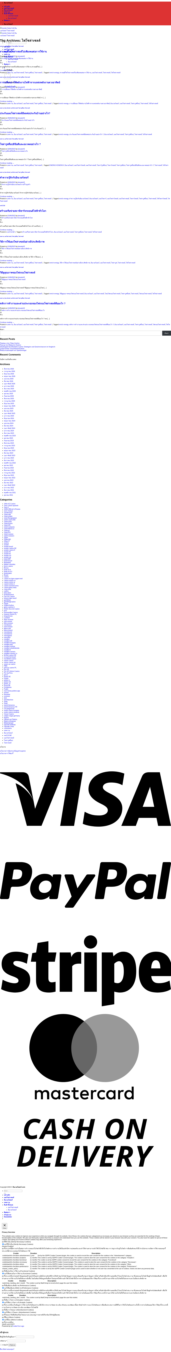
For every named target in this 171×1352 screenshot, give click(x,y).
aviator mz (7, 555)
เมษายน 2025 (8, 408)
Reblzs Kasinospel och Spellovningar (13, 350)
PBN (5, 666)
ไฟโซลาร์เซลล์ (162, 198)
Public (6, 689)
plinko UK (7, 682)
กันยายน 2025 (9, 396)
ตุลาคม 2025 (8, 393)
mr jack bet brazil (10, 657)
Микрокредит (9, 723)
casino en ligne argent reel (13, 578)
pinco (6, 675)
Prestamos (7, 687)
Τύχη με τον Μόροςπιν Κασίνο (10, 345)
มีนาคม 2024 (8, 426)
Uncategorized (9, 709)
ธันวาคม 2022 (9, 460)
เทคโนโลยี (2, 205)
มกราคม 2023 (9, 458)
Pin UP (6, 669)
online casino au (10, 662)
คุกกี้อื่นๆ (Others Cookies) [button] (11, 1317)
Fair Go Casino (9, 596)
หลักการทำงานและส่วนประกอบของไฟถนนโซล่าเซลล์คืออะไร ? (33, 303)
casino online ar (9, 582)
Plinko (6, 678)
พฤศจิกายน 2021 (10, 492)
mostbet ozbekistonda (11, 648)
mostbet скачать (9, 651)
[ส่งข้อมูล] (9, 45)
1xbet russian (8, 534)
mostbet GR (8, 641)
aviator (6, 545)
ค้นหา (2, 329)
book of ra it (8, 571)
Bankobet (7, 562)
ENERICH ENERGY (56, 165)
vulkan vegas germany (12, 716)
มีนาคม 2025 (8, 411)
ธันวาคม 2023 (9, 433)
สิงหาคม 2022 (9, 470)
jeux (5, 611)
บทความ (7, 12)
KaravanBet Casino (11, 612)
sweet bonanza (9, 705)
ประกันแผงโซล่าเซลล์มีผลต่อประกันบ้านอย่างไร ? (86, 134)
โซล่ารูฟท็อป (15, 46)
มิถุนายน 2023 (9, 448)
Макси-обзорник (10, 721)
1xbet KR (7, 525)
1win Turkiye (8, 511)
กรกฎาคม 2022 (9, 473)
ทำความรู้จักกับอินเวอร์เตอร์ (14, 177)
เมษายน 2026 (8, 379)
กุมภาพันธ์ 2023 (9, 455)
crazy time (7, 589)
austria (6, 543)
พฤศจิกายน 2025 (10, 391)
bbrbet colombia (9, 564)
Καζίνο (6, 717)
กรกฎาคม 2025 (9, 401)
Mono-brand (8, 630)
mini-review (8, 621)
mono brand (8, 627)
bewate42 (21, 56)
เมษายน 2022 (8, 480)
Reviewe (7, 694)
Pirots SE (7, 676)
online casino (8, 660)
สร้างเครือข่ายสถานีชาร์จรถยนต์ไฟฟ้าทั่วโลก (23, 211)
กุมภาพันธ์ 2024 (9, 428)
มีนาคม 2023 (8, 453)
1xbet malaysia (9, 527)
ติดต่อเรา (7, 20)
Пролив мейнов (10, 725)
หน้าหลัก (7, 6)
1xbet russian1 (9, 536)
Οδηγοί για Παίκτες (10, 719)
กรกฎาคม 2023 (9, 445)
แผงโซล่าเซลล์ (9, 8)
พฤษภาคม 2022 (9, 478)
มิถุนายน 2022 (9, 475)
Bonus (6, 568)
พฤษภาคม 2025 (9, 406)
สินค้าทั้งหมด (8, 13)
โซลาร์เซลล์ (111, 165)
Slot (5, 698)
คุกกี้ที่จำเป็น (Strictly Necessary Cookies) (18, 1244)
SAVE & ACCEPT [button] (8, 1324)
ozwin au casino (9, 664)
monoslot (7, 637)
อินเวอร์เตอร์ (8, 10)
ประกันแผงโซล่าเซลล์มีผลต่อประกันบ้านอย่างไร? (25, 113)
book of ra (7, 570)
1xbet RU (7, 532)
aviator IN (7, 552)
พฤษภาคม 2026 (9, 376)
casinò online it (9, 584)
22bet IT (7, 541)
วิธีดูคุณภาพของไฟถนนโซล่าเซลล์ (17, 272)
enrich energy (54, 72)
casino (6, 577)
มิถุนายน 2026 (9, 374)
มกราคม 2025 (9, 416)
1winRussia (8, 513)
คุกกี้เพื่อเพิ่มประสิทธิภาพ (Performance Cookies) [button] (19, 1285)
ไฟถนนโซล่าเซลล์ (145, 293)
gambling (7, 600)
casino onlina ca (9, 580)
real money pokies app (12, 691)
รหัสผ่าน (3, 1341)
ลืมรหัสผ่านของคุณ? (7, 1349)
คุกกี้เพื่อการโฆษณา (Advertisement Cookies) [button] (18, 1310)
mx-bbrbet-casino (10, 659)
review (6, 692)
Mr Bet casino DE (10, 655)
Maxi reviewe (8, 619)
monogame (8, 635)
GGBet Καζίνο (9, 605)
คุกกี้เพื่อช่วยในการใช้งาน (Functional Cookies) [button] (18, 1271)
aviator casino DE (10, 548)
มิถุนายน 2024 (9, 418)
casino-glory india (10, 587)
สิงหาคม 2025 (9, 398)
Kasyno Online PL (10, 614)
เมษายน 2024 (8, 423)
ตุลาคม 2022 (8, 465)
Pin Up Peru (8, 673)
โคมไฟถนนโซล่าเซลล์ (112, 293)
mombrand (7, 625)
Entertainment (9, 594)
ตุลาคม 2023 (8, 438)
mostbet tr (7, 650)
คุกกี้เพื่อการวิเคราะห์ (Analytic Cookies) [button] (16, 1300)
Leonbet (7, 618)
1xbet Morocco (9, 529)
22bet (6, 537)
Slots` (6, 703)
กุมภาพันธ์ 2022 (9, 485)
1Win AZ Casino (9, 504)
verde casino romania (11, 712)
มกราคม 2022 (9, 487)
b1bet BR (7, 559)
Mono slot (7, 628)
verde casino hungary (11, 710)
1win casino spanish (11, 505)
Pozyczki (7, 685)
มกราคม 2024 (9, 431)
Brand (6, 575)
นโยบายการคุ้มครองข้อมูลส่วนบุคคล (13, 751)
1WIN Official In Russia (12, 509)
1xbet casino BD (10, 520)
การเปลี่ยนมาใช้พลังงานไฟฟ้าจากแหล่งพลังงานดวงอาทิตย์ (30, 82)
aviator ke (7, 553)
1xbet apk (7, 514)
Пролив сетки (9, 726)
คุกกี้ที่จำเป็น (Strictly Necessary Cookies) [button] (16, 1242)
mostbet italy (8, 644)
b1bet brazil (8, 561)
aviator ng (7, 557)
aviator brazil (8, 546)
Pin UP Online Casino (11, 671)
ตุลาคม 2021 (8, 495)
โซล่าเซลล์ (21, 46)
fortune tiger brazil (10, 598)
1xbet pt (7, 530)
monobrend (8, 634)
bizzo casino (8, 566)
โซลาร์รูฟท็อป (102, 165)
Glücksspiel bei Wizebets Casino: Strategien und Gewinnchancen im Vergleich (27, 347)
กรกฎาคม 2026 (9, 371)
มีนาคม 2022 (8, 483)
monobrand (8, 632)
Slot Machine (8, 700)
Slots (6, 701)
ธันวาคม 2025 (9, 388)
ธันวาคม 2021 (9, 490)
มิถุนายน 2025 (9, 403)
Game (6, 603)
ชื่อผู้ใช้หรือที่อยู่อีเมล (7, 1337)
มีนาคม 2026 (8, 381)
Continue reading (7, 70)
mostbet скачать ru (10, 653)
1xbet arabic (8, 516)
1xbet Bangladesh (10, 518)
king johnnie (8, 616)
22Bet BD (7, 539)
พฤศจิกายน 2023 (10, 436)
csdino (6, 591)
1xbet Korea (8, 523)
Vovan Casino (9, 714)
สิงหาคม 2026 (9, 369)
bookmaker (8, 573)
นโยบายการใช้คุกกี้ (6, 753)
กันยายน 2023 (9, 440)
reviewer (7, 696)
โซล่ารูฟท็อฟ (78, 232)
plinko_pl (7, 684)
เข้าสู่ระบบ (12, 1345)
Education (7, 593)
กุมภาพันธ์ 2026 (9, 384)
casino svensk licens (11, 586)
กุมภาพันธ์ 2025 (9, 413)
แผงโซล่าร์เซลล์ (79, 165)
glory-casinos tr (9, 607)
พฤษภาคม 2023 (9, 450)
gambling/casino (10, 602)
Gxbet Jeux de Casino (11, 609)
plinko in (7, 680)
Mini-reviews (8, 623)
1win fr (6, 507)
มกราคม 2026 (9, 386)
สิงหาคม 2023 (9, 443)
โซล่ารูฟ (114, 263)
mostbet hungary (10, 643)
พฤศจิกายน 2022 (10, 463)
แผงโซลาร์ (102, 198)
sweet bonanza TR (10, 707)
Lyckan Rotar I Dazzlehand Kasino (12, 348)
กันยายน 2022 (9, 468)
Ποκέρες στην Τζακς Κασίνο (9, 343)
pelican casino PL (10, 668)
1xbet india (8, 521)
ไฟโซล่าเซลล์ (115, 72)
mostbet (7, 639)
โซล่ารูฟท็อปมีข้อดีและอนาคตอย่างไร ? (20, 144)
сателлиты (8, 728)
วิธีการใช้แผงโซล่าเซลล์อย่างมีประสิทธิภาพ (22, 241)
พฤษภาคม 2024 (9, 421)
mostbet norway (9, 646)
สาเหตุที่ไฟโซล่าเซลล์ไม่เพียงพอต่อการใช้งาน (23, 51)
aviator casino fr (9, 550)
